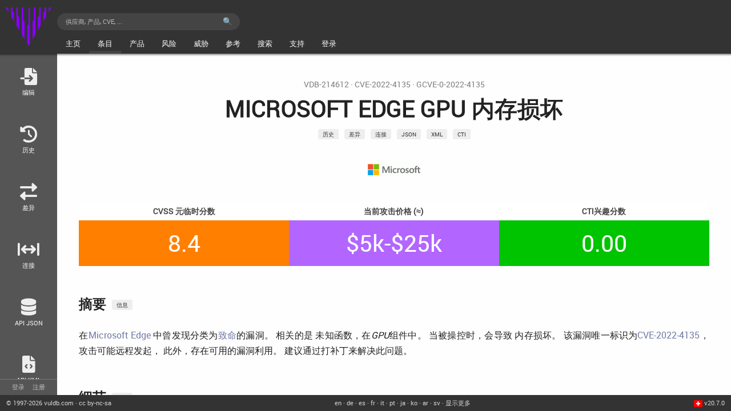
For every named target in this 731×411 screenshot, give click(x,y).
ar (425, 402)
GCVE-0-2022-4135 (450, 84)
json (408, 134)
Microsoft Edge (120, 335)
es (362, 402)
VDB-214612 (326, 84)
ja (402, 402)
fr (373, 402)
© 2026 (40, 402)
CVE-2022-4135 (383, 84)
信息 (122, 305)
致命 (227, 335)
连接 (381, 134)
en (338, 402)
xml (437, 134)
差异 (354, 134)
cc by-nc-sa (95, 402)
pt (392, 402)
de (350, 402)
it (382, 402)
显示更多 (458, 402)
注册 (39, 386)
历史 (328, 134)
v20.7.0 (714, 402)
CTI (461, 134)
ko (414, 402)
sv (436, 402)
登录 (18, 386)
